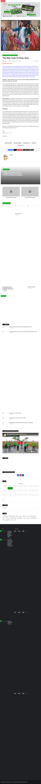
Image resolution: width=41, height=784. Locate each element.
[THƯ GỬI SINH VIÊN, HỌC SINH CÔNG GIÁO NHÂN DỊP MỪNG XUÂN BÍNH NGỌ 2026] (25, 652)
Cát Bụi (11, 155)
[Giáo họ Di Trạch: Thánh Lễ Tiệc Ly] (5, 415)
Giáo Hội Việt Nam (6, 169)
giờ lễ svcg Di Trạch (33, 516)
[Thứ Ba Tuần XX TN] (20, 209)
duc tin (20, 516)
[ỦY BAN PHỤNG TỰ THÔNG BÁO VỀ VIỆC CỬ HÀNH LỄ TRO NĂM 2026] (5, 424)
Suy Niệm (12, 55)
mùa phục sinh (27, 143)
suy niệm (34, 143)
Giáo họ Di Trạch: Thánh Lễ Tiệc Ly (15, 413)
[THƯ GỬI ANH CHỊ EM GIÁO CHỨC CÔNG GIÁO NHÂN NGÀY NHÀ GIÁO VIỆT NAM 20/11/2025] (16, 733)
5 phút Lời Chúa (8, 143)
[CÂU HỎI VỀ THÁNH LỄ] (33, 245)
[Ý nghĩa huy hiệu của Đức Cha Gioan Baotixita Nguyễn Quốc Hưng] (5, 328)
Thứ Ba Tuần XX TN (18, 213)
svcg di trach (20, 145)
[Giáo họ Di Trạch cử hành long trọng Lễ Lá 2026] (5, 419)
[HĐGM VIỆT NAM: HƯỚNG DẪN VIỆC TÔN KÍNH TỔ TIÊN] (25, 733)
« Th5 (3, 499)
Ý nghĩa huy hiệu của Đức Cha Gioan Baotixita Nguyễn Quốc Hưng (13, 175)
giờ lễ (27, 516)
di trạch (17, 516)
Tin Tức (16, 55)
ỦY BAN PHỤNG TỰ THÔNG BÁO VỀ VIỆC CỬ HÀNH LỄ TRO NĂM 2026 (21, 422)
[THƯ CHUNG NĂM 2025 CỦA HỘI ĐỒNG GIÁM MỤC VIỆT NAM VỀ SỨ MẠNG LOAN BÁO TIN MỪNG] (20, 733)
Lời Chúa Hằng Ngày (6, 55)
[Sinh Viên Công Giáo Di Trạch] (20, 9)
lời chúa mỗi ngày (17, 143)
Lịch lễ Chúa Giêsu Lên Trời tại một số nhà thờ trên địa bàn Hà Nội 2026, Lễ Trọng (23, 331)
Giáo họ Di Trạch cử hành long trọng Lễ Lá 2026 (17, 417)
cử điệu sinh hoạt (11, 516)
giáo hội (24, 516)
